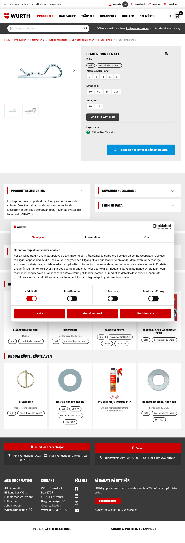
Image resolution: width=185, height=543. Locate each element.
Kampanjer (67, 16)
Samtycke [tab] (38, 237)
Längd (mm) (92, 85)
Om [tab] (146, 237)
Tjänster (87, 16)
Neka (39, 313)
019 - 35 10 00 (58, 509)
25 (98, 106)
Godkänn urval (92, 313)
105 (116, 91)
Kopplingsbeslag (58, 39)
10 (90, 106)
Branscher (108, 16)
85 (107, 91)
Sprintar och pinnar (83, 39)
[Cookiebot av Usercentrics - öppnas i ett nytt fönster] (155, 226)
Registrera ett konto (137, 28)
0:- (175, 15)
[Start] (17, 16)
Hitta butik (140, 4)
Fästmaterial (37, 39)
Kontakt (156, 4)
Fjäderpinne (105, 39)
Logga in (117, 4)
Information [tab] (92, 237)
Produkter (45, 16)
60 (98, 91)
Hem (7, 39)
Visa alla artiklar (103, 117)
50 (90, 91)
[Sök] (85, 28)
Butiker (128, 16)
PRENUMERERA (108, 501)
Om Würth (147, 16)
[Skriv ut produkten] (166, 54)
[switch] (72, 298)
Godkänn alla (145, 313)
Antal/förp (92, 100)
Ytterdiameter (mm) (97, 70)
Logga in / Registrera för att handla (144, 150)
